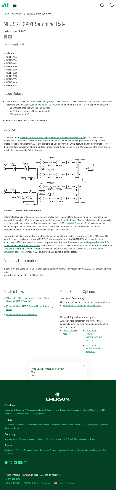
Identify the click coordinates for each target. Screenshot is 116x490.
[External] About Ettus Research (21, 314)
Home (6, 14)
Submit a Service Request (89, 450)
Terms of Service (76, 424)
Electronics (65, 409)
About (31, 438)
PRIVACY (27, 483)
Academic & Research (14, 409)
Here (43, 248)
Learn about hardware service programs (93, 348)
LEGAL (7, 483)
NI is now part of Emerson (15, 438)
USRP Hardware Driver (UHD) (73, 223)
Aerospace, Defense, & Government (42, 409)
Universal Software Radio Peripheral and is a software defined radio (52, 137)
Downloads (9, 450)
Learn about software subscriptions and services (93, 335)
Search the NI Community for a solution (82, 305)
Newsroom (60, 438)
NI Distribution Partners (14, 424)
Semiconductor (22, 413)
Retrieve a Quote (59, 424)
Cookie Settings (42, 483)
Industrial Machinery (90, 409)
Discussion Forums (48, 450)
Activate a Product (67, 450)
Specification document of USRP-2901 (42, 104)
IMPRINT (16, 483)
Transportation (38, 413)
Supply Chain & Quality (77, 438)
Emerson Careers (45, 438)
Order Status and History (38, 424)
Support (16, 14)
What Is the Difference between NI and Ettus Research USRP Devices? (27, 300)
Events (93, 438)
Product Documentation (27, 450)
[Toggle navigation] (18, 5)
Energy (76, 409)
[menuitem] (102, 6)
